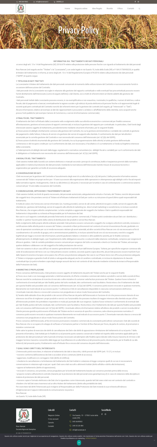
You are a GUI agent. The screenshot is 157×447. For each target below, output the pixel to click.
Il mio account (53, 419)
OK (79, 442)
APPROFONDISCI (90, 438)
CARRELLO (60, 2)
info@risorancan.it (42, 2)
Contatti (51, 426)
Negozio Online (54, 415)
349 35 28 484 (77, 426)
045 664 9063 (23, 2)
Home (71, 38)
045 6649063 (77, 422)
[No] (154, 440)
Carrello (51, 423)
